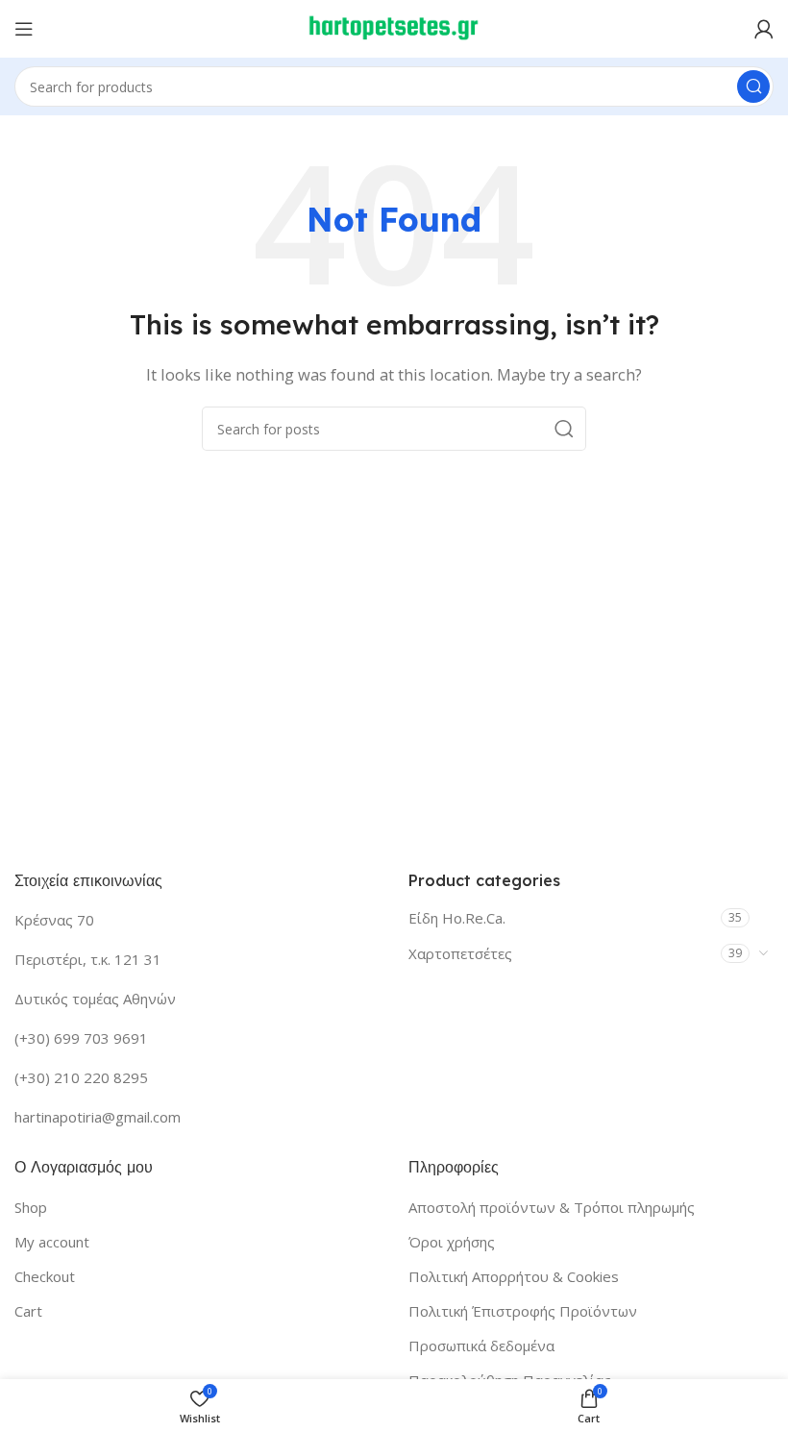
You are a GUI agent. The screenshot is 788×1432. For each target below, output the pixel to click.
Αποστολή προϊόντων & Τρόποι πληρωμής (551, 1207)
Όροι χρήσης (451, 1241)
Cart (28, 1311)
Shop (30, 1207)
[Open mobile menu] (24, 29)
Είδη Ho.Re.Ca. (456, 917)
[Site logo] (394, 27)
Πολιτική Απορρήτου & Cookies (513, 1276)
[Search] (753, 86)
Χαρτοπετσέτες (460, 953)
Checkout (44, 1276)
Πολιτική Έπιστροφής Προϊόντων (522, 1311)
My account (51, 1241)
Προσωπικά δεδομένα (481, 1345)
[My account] (764, 29)
